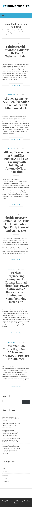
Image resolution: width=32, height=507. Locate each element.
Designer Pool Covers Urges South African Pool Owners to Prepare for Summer (16, 352)
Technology (5, 481)
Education (5, 475)
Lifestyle (4, 478)
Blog (3, 468)
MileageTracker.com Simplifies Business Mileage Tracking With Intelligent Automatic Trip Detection (16, 162)
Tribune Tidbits (15, 501)
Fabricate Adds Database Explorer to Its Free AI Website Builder (16, 51)
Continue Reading (16, 85)
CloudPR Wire (11, 43)
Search (4, 399)
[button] (2, 15)
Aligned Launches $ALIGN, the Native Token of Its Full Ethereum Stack (16, 103)
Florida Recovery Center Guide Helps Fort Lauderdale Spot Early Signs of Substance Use (16, 223)
